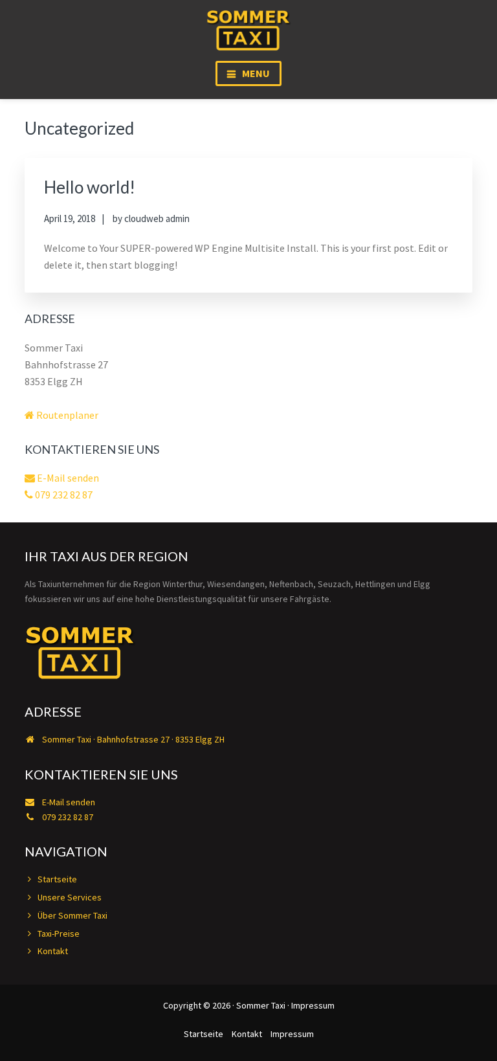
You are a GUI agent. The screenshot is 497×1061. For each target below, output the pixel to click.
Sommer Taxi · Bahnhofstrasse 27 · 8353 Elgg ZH (132, 739)
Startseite (57, 879)
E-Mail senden (67, 477)
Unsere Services (70, 897)
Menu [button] (256, 73)
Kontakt (53, 951)
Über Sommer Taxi (72, 915)
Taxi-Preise (59, 933)
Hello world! (89, 187)
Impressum (313, 1005)
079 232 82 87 (63, 494)
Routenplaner (66, 414)
